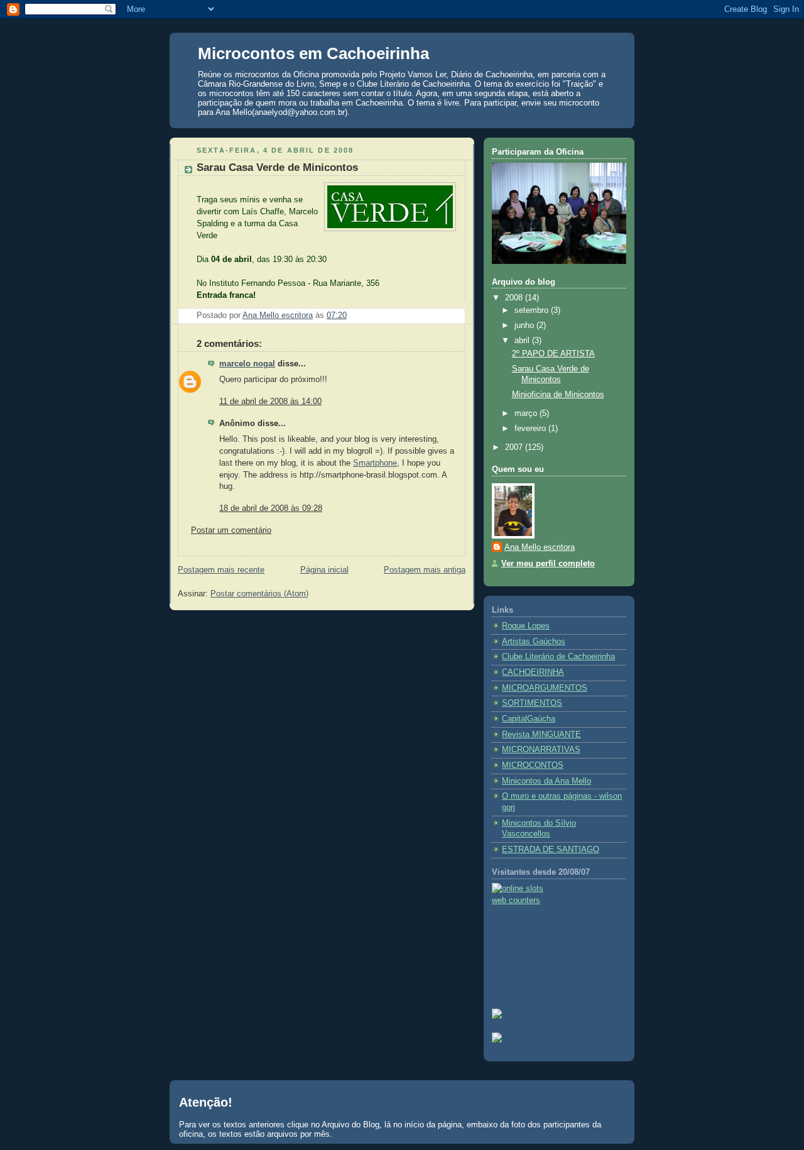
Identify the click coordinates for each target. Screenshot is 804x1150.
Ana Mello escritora (539, 547)
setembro (532, 310)
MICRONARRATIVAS (541, 749)
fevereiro (531, 428)
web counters (516, 900)
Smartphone (375, 463)
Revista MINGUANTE (541, 734)
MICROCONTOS (532, 765)
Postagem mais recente (221, 570)
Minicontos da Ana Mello (546, 781)
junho (525, 325)
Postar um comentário (231, 530)
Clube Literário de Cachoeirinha (558, 656)
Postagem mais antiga (424, 570)
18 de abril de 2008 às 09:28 (270, 508)
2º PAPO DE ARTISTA (553, 353)
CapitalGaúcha (528, 719)
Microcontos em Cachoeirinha (313, 53)
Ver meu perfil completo (548, 563)
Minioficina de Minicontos (558, 394)
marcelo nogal (247, 363)
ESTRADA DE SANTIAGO (550, 849)
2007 (515, 447)
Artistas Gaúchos (533, 641)
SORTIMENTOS (532, 703)
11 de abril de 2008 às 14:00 (270, 401)
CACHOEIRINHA (533, 672)
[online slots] (517, 888)
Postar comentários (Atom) (259, 593)
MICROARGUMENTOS (544, 688)
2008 (515, 297)
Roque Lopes (526, 626)
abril (523, 340)
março (527, 413)
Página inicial (324, 570)
